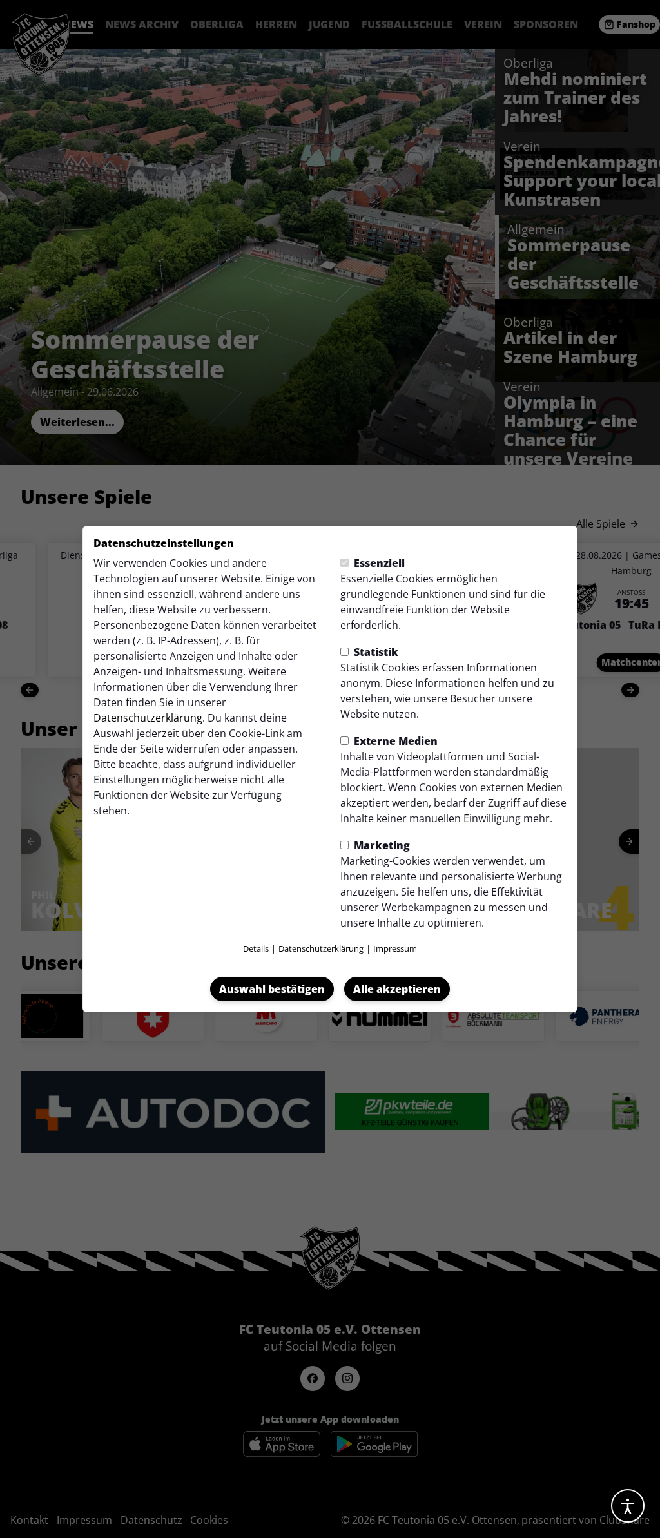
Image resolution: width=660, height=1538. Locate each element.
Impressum (395, 948)
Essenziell (378, 563)
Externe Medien (394, 741)
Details (256, 948)
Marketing (380, 845)
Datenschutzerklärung (147, 718)
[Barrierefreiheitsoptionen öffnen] (628, 1506)
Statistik (374, 652)
